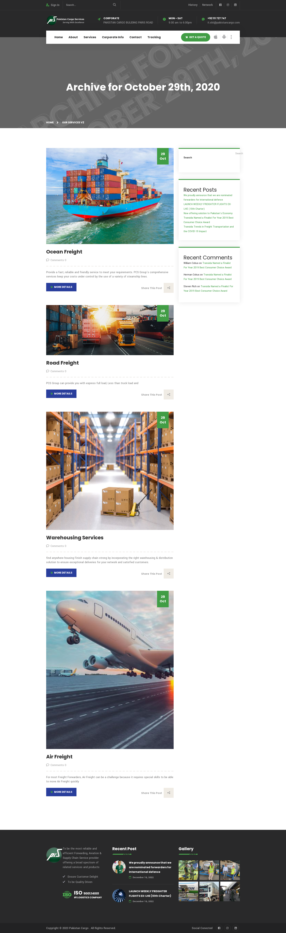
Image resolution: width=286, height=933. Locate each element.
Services (90, 37)
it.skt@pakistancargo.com (224, 22)
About (73, 37)
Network (207, 5)
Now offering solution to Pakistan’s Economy (208, 213)
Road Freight (62, 362)
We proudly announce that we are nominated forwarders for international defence (150, 867)
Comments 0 (58, 260)
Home (58, 37)
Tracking (154, 37)
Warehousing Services (75, 537)
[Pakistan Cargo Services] (65, 20)
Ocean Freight (64, 251)
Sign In (55, 5)
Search (188, 157)
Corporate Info (113, 37)
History (192, 5)
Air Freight (59, 756)
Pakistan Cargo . (79, 928)
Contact (135, 37)
